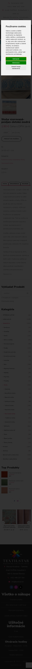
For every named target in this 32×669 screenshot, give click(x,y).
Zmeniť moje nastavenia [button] (15, 67)
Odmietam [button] (16, 63)
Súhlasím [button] (16, 59)
